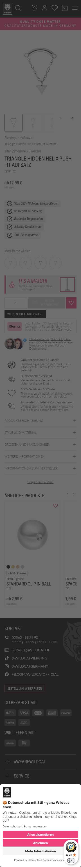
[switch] (71, 860)
